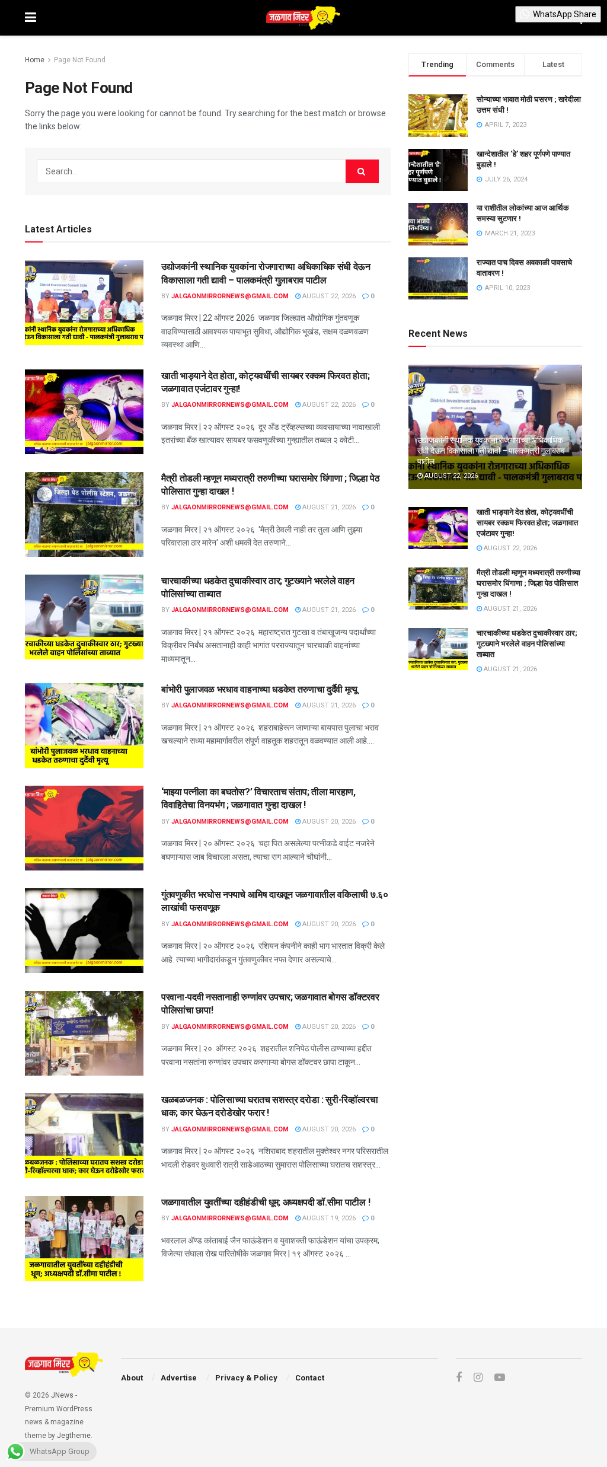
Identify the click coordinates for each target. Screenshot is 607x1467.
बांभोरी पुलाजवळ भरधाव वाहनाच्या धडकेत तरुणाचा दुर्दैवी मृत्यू (259, 689)
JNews (62, 1395)
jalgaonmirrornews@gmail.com (230, 296)
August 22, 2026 (328, 296)
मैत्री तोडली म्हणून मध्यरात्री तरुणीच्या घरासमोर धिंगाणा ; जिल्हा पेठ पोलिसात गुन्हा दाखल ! (528, 583)
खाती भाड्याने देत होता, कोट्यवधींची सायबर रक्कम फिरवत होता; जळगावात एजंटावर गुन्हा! (527, 523)
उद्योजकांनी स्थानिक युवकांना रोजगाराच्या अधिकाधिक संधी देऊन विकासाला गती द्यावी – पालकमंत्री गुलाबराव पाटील (491, 450)
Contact (309, 1377)
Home (34, 60)
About (132, 1377)
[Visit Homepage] (303, 18)
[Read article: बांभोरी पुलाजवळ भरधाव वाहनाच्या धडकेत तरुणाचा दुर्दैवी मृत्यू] (84, 725)
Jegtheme (74, 1435)
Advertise (179, 1377)
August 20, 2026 (328, 821)
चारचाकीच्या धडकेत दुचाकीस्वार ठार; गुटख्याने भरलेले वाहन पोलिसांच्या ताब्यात (527, 644)
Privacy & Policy (246, 1377)
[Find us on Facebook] (459, 1378)
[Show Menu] (30, 18)
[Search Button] (362, 171)
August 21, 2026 (328, 507)
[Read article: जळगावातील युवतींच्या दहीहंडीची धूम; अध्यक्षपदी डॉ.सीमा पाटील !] (84, 1238)
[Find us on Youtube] (499, 1378)
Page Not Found (80, 60)
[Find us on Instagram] (478, 1378)
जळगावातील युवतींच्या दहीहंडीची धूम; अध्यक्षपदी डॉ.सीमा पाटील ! (265, 1202)
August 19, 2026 (328, 1218)
